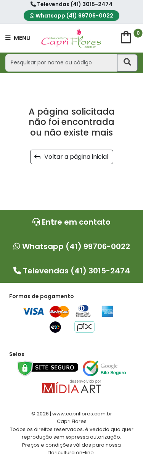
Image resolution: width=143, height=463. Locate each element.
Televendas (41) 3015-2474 (74, 4)
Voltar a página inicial (74, 156)
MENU (21, 38)
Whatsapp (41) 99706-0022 (73, 15)
